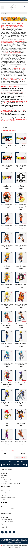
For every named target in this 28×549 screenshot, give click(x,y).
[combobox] (12, 13)
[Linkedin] (10, 532)
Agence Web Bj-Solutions (18, 540)
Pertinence (14, 127)
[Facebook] (2, 532)
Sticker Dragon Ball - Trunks (21, 382)
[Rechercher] (26, 13)
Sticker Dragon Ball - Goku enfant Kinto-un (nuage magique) (21, 206)
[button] (2, 7)
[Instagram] (6, 532)
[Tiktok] (14, 532)
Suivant (23, 453)
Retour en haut (20, 457)
